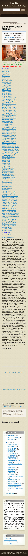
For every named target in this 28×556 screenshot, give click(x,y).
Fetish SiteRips (12, 457)
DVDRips (10, 451)
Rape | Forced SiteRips (14, 437)
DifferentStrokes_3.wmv (8, 194)
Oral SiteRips (11, 471)
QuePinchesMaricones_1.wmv (10, 213)
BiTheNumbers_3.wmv (8, 178)
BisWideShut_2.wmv (8, 169)
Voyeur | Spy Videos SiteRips (15, 488)
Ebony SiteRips (12, 453)
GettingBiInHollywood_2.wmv (10, 197)
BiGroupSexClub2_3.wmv (9, 105)
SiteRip (6, 526)
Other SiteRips (11, 472)
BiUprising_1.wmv (7, 180)
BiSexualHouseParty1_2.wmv (10, 147)
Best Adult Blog (8, 543)
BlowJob (20, 507)
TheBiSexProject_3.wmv (9, 222)
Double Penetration (13, 512)
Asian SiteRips (11, 446)
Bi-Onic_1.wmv (6, 72)
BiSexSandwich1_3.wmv (9, 130)
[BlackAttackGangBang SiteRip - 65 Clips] (14, 375)
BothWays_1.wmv (7, 185)
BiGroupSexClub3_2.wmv (9, 108)
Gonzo (11, 514)
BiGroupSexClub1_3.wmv (9, 101)
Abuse (5, 503)
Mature (5, 519)
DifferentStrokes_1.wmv (8, 191)
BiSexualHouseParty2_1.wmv (10, 150)
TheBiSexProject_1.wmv (9, 219)
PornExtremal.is (9, 37)
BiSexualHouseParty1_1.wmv (10, 146)
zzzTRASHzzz (10, 493)
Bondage (6, 509)
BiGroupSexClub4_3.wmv (9, 115)
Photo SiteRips (11, 474)
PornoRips (14, 3)
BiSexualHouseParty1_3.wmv (10, 149)
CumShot (12, 511)
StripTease (6, 528)
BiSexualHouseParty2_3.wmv (10, 154)
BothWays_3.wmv (7, 188)
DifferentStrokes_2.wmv (8, 192)
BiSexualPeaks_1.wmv (8, 155)
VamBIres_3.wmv (7, 230)
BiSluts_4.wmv (6, 164)
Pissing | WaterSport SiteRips (15, 476)
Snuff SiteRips (11, 439)
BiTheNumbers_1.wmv (8, 175)
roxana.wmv (5, 217)
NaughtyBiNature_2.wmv (9, 207)
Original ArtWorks (18, 519)
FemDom (22, 512)
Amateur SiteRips (12, 444)
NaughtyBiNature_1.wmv (9, 205)
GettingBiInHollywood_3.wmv (10, 199)
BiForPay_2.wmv (7, 94)
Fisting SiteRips (12, 458)
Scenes (22, 524)
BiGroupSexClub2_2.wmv (9, 104)
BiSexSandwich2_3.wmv (9, 135)
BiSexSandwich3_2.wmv (9, 138)
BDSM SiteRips (12, 448)
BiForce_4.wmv (6, 88)
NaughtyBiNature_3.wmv (9, 208)
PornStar (14, 521)
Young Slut (15, 528)
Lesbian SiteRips (12, 467)
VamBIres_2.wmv (7, 228)
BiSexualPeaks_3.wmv (8, 158)
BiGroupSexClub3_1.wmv (9, 107)
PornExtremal (7, 538)
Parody (6, 521)
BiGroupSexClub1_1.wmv (9, 97)
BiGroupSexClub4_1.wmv (9, 111)
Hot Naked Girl (20, 515)
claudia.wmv (5, 189)
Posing (6, 523)
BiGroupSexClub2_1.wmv (9, 102)
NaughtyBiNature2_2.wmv (9, 202)
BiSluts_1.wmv (6, 160)
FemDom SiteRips (12, 455)
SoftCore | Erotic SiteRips (14, 485)
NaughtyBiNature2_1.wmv (9, 200)
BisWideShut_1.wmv (8, 168)
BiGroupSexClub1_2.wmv (9, 99)
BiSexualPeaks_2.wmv (8, 157)
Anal (22, 503)
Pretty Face (11, 523)
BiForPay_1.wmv (7, 93)
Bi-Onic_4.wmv (6, 77)
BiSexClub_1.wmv (7, 124)
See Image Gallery (7, 234)
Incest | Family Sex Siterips (15, 464)
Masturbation (18, 518)
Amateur (17, 503)
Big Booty (12, 507)
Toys (10, 528)
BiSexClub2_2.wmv (7, 121)
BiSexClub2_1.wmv (7, 119)
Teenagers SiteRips (13, 486)
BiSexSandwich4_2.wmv (9, 143)
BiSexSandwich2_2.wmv (9, 133)
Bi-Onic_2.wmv (6, 74)
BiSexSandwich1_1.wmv (9, 127)
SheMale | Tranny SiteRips (14, 483)
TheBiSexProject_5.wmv (9, 225)
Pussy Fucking (19, 523)
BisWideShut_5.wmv (8, 174)
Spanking (22, 526)
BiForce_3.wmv (6, 87)
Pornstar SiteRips (12, 479)
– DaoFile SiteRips (10, 435)
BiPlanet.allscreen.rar (8, 237)
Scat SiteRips (11, 481)
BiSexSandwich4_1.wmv (9, 141)
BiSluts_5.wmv (6, 166)
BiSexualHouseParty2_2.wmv (10, 152)
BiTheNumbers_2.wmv (8, 177)
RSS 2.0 (11, 414)
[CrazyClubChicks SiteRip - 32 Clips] (14, 392)
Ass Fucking (9, 505)
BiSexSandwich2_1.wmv (9, 132)
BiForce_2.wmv (6, 85)
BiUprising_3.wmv (7, 183)
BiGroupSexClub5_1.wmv (9, 116)
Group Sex (6, 405)
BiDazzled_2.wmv (7, 80)
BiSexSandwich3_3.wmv (9, 140)
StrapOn (12, 405)
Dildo (5, 513)
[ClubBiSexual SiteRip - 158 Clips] (14, 358)
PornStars (21, 521)
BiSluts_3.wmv (6, 163)
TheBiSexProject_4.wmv (9, 224)
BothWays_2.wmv (7, 186)
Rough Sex (16, 524)
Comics (12, 509)
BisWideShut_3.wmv (8, 171)
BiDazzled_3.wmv (7, 82)
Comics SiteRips (12, 450)
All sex (11, 503)
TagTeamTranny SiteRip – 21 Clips (17, 23)
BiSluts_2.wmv (6, 161)
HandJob (6, 516)
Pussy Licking (7, 524)
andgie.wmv (5, 71)
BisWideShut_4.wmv (8, 172)
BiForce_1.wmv (6, 83)
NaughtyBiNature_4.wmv (9, 210)
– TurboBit (8, 442)
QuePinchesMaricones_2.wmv (10, 214)
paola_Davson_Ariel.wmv (9, 211)
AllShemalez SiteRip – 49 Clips (10, 22)
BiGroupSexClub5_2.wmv (9, 118)
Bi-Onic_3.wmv (6, 76)
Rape (12, 524)
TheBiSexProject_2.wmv (9, 221)
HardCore (13, 516)
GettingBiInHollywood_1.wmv (10, 196)
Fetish (6, 514)
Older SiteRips (11, 469)
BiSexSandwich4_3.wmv (9, 144)
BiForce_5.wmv (6, 90)
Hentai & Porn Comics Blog (11, 542)
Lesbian (7, 518)
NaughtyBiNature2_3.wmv (9, 203)
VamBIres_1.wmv (7, 227)
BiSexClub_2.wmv (7, 125)
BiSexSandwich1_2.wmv (9, 129)
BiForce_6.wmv (6, 91)
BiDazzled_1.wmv (7, 79)
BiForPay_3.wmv (7, 96)
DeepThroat (20, 511)
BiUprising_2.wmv (7, 182)
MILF (10, 519)
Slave (11, 526)
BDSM (18, 505)
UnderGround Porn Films (10, 540)
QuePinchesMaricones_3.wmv (10, 216)
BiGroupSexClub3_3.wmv (9, 110)
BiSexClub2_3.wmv (7, 122)
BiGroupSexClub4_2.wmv (9, 113)
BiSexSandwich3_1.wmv (9, 136)
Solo (16, 526)
